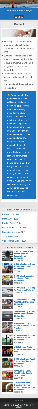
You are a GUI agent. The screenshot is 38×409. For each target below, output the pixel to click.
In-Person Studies (10, 214)
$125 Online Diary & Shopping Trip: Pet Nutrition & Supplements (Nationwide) (24, 386)
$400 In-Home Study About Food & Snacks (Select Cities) (23, 373)
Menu (20, 16)
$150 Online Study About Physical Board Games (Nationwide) (24, 361)
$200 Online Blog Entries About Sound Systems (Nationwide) (24, 313)
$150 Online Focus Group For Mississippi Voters (24, 288)
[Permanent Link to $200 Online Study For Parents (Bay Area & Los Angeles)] (7, 327)
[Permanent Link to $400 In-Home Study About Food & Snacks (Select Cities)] (7, 375)
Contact (19, 24)
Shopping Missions (11, 231)
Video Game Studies (12, 240)
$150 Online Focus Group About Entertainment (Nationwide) (24, 266)
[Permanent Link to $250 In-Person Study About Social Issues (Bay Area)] (7, 351)
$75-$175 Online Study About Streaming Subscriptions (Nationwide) (23, 255)
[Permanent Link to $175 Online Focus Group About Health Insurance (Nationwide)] (7, 304)
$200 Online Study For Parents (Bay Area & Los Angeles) (24, 325)
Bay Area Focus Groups (19, 10)
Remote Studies (9, 227)
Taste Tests (7, 236)
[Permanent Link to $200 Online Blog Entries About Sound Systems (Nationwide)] (7, 315)
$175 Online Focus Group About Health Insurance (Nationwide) (24, 301)
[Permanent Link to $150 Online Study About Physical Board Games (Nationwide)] (7, 363)
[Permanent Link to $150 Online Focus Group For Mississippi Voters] (7, 292)
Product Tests (8, 223)
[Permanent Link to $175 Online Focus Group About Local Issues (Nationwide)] (7, 339)
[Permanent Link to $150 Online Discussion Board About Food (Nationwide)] (7, 280)
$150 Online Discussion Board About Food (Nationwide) (24, 278)
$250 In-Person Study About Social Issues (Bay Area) (24, 349)
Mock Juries (8, 218)
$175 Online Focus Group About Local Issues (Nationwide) (24, 337)
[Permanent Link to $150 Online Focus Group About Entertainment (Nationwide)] (7, 268)
